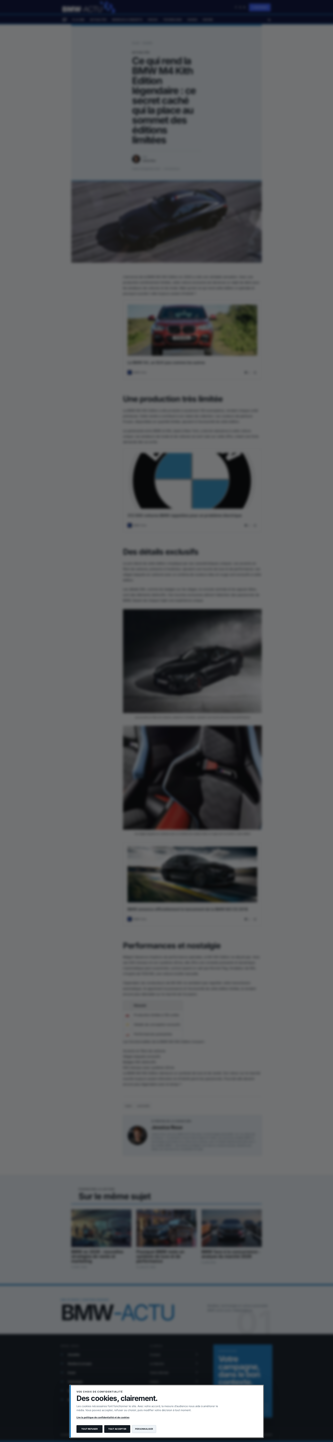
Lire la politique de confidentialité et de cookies (102, 1417)
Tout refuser (89, 1429)
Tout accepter (117, 1429)
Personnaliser (144, 1429)
